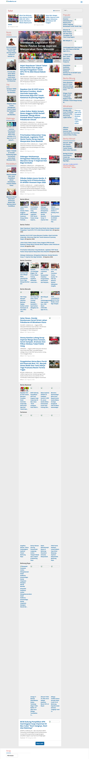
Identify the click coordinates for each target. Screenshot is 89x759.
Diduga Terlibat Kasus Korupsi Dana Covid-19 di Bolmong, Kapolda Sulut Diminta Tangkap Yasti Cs (55, 704)
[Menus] (81, 2)
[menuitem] (23, 58)
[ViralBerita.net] (11, 1)
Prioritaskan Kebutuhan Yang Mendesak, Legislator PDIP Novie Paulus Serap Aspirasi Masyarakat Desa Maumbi (33, 138)
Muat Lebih (40, 743)
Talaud (22, 84)
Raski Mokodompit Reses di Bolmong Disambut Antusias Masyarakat (45, 551)
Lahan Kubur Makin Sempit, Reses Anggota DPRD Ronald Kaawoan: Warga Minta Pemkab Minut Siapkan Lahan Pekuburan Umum (33, 115)
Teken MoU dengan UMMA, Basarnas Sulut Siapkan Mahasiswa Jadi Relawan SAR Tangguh (52, 19)
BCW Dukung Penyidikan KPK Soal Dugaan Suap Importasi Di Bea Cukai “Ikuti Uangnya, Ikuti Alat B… (34, 400)
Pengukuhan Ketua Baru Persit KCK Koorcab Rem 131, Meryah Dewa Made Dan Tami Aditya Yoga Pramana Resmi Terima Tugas (33, 365)
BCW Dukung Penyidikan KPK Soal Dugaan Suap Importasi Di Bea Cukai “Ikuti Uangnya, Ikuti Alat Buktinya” (33, 725)
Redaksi (74, 167)
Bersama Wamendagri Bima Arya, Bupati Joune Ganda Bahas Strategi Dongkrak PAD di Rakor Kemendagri (55, 400)
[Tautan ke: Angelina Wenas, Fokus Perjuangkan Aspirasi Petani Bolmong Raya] (24, 479)
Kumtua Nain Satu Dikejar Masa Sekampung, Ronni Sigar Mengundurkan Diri (24, 278)
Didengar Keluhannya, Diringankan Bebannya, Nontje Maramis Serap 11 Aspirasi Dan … (44, 214)
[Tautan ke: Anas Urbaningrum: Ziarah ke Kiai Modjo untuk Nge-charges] (55, 293)
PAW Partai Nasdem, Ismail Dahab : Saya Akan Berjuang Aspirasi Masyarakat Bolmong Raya (55, 553)
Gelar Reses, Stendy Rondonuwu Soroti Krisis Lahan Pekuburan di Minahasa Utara (33, 320)
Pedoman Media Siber (68, 166)
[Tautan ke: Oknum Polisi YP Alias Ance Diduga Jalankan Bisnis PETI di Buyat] (45, 630)
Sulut (10, 10)
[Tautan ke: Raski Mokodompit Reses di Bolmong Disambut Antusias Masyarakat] (45, 479)
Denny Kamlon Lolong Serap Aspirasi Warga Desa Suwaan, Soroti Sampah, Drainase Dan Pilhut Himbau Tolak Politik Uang (33, 341)
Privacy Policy (66, 167)
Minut (22, 129)
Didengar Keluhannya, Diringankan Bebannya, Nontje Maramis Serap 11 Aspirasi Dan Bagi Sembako (51, 44)
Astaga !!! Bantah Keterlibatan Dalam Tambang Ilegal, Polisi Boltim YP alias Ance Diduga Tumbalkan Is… (34, 706)
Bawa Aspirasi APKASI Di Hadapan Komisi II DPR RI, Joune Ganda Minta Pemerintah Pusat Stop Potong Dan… (45, 400)
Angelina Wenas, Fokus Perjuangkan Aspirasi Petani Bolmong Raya (24, 551)
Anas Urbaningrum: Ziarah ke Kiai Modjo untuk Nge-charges (55, 300)
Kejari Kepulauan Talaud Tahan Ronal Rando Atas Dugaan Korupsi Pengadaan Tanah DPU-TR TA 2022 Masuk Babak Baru (33, 69)
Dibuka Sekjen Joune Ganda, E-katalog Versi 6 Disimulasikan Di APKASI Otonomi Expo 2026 (33, 180)
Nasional (22, 106)
